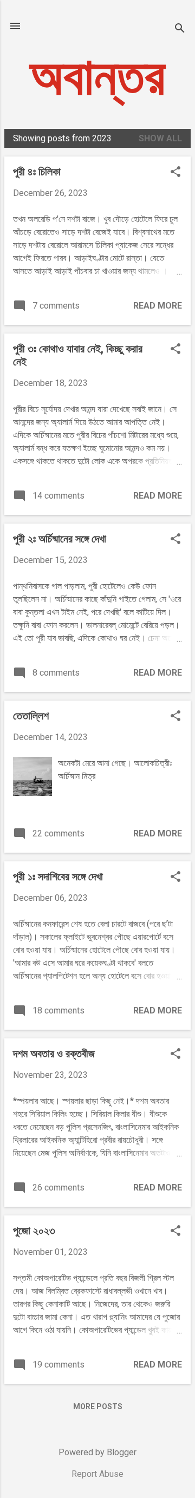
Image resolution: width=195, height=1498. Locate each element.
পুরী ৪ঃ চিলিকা (37, 171)
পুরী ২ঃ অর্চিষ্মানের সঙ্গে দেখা (59, 538)
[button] (175, 172)
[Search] (179, 29)
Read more (157, 305)
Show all (160, 138)
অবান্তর (97, 77)
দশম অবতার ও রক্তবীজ (54, 1053)
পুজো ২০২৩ (34, 1230)
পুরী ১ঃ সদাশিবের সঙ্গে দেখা (58, 876)
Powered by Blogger (97, 1452)
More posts (97, 1406)
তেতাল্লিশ (31, 715)
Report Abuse (97, 1474)
